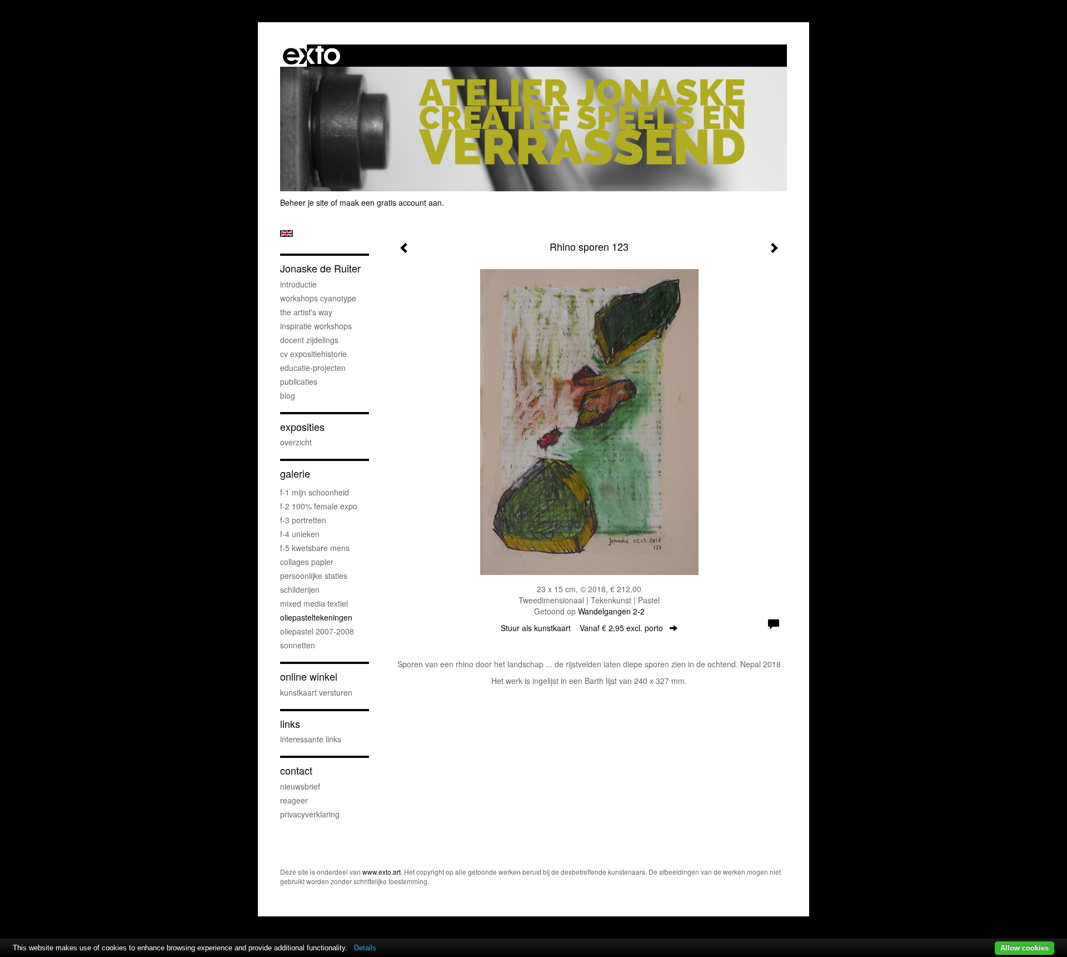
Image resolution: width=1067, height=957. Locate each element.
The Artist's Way (306, 312)
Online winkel (308, 676)
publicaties (298, 381)
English (286, 233)
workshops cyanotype (318, 298)
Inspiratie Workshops (316, 325)
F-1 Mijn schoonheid (314, 492)
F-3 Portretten (303, 519)
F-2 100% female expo (318, 506)
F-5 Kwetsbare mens (315, 547)
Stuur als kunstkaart (582, 627)
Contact (296, 770)
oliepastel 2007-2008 (317, 631)
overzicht (296, 442)
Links (290, 724)
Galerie (295, 473)
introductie (298, 284)
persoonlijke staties (313, 575)
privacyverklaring (310, 814)
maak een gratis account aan (391, 202)
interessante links (310, 739)
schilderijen (300, 589)
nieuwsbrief (300, 786)
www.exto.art (381, 871)
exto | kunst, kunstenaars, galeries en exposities (311, 55)
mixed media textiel (314, 603)
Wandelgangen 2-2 (611, 611)
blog (287, 395)
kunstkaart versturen (316, 692)
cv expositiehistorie (313, 353)
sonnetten (297, 645)
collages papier (306, 561)
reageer (294, 800)
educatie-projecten (313, 367)
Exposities (302, 427)
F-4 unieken (300, 533)
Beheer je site (304, 202)
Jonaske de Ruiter (320, 268)
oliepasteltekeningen (316, 617)
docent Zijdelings (309, 339)
